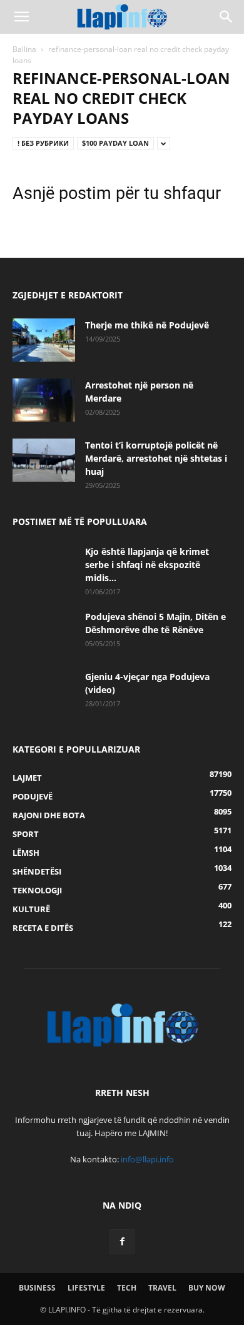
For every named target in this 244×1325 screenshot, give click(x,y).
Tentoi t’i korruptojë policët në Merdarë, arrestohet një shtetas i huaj (156, 458)
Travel (162, 1287)
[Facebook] (122, 1241)
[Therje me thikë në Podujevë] (44, 340)
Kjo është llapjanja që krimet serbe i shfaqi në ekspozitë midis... (147, 565)
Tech (126, 1287)
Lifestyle (86, 1287)
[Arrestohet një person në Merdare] (44, 400)
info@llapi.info (147, 1159)
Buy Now (206, 1287)
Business (37, 1287)
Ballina (24, 49)
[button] (21, 17)
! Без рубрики (43, 143)
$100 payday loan (115, 143)
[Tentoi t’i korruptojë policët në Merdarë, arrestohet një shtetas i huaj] (44, 460)
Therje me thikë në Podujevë (147, 325)
